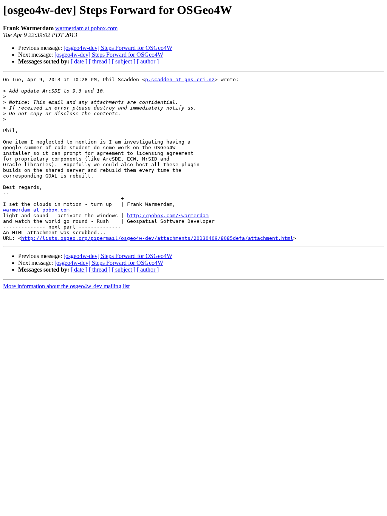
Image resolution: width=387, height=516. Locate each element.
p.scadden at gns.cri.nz (180, 79)
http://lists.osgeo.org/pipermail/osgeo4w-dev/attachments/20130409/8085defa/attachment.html (157, 238)
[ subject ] (123, 61)
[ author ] (148, 61)
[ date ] (79, 61)
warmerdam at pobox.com (86, 28)
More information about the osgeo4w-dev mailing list (66, 286)
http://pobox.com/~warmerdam (168, 215)
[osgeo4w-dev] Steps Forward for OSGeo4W (117, 48)
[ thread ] (99, 61)
